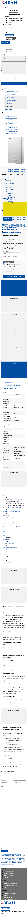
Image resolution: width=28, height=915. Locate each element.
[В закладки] (12, 134)
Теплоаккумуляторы (10, 223)
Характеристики (14, 298)
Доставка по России (14, 331)
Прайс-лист (11, 22)
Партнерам (7, 16)
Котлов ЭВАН (16, 861)
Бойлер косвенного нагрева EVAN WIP (16, 219)
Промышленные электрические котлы (11, 93)
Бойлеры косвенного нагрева (13, 98)
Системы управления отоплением (12, 102)
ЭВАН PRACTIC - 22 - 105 (10, 854)
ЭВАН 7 (13, 858)
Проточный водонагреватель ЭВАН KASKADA (10, 182)
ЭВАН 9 (10, 861)
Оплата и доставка (13, 12)
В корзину (15, 203)
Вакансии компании (13, 29)
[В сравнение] (12, 121)
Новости (11, 32)
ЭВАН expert (19, 858)
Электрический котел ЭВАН (7, 864)
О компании (8, 24)
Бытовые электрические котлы (14, 91)
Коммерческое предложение (16, 18)
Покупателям (8, 8)
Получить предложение (14, 277)
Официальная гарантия (14, 347)
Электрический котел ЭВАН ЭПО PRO (15, 171)
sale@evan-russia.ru (11, 39)
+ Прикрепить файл (8, 262)
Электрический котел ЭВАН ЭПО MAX (15, 169)
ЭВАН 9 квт (15, 857)
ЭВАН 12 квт (15, 855)
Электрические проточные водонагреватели (13, 96)
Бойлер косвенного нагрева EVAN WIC (16, 217)
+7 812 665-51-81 (11, 38)
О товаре (14, 282)
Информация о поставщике (15, 27)
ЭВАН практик (8, 857)
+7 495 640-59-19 (11, 37)
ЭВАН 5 (15, 859)
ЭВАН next (20, 859)
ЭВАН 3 (20, 855)
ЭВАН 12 (6, 861)
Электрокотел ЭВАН (17, 862)
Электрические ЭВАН (6, 862)
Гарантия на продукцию (14, 14)
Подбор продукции (13, 10)
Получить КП (9, 35)
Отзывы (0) (14, 314)
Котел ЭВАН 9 (7, 858)
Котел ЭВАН (23, 861)
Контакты (11, 31)
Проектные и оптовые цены (15, 20)
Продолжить (4, 851)
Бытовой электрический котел (11, 854)
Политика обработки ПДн (15, 266)
